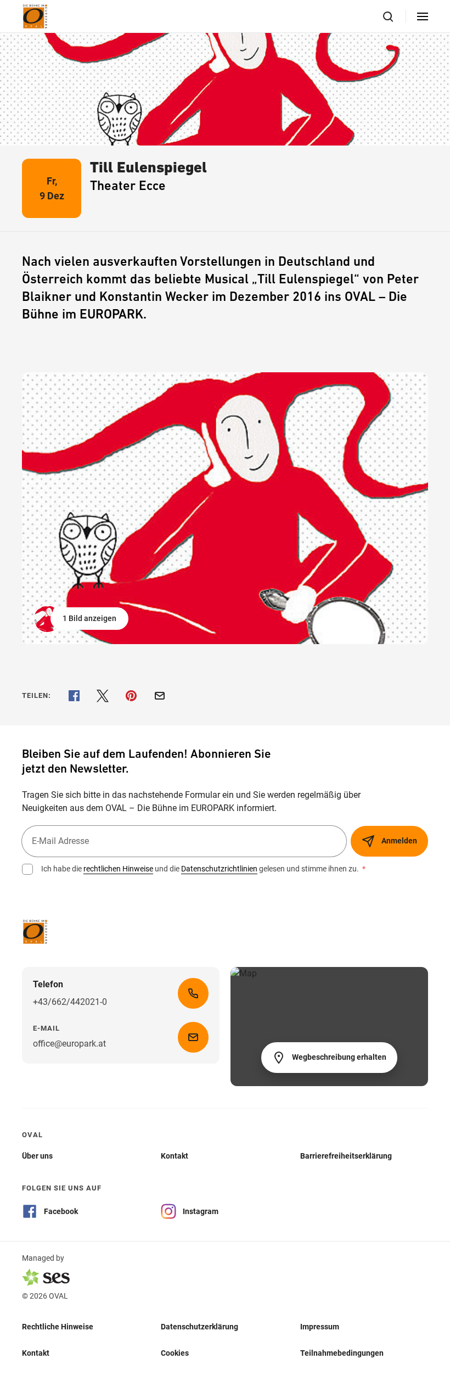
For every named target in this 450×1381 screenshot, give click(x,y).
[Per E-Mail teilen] (160, 696)
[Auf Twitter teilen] (103, 696)
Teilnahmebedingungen (342, 1352)
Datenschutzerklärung (199, 1326)
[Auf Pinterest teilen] (131, 696)
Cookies (175, 1352)
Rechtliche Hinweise (57, 1326)
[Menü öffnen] (423, 16)
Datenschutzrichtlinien (219, 868)
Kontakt (35, 1352)
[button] (82, 619)
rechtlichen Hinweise (118, 868)
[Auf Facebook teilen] (74, 696)
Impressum (319, 1326)
